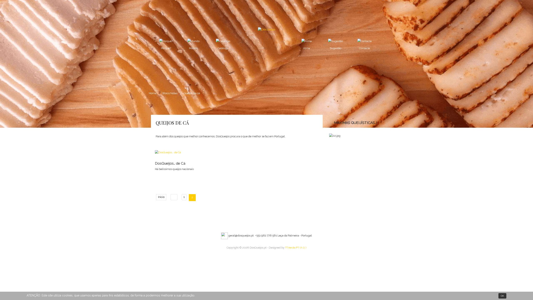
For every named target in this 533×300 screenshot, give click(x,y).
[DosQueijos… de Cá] (168, 152)
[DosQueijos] (266, 29)
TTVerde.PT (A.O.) (295, 247)
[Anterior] (174, 197)
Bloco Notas (170, 93)
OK (502, 295)
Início (161, 197)
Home (152, 93)
